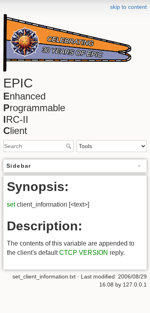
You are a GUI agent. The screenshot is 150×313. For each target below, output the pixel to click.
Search (69, 146)
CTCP (68, 252)
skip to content (128, 7)
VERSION (93, 252)
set (11, 204)
